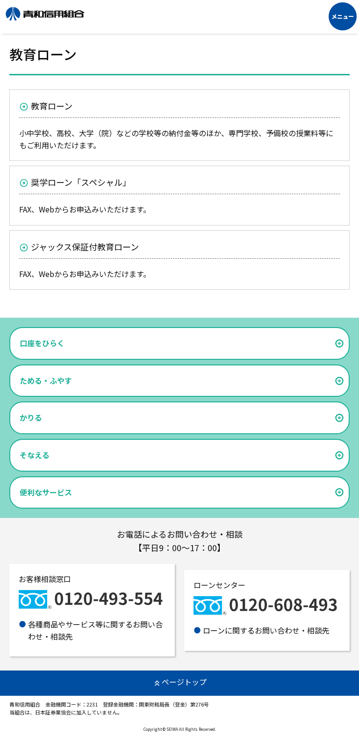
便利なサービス (46, 492)
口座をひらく (42, 343)
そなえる (35, 454)
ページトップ (184, 681)
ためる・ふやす (46, 380)
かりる (31, 417)
